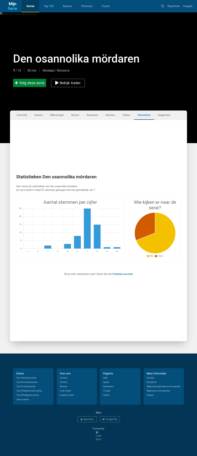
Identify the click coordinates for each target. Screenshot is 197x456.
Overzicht (22, 115)
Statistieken (144, 115)
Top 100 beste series (26, 378)
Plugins (150, 395)
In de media (65, 391)
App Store (89, 419)
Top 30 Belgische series (27, 395)
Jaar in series (22, 399)
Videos (126, 115)
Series (30, 6)
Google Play (111, 419)
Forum (106, 6)
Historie (63, 386)
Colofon (63, 382)
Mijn (12, 6)
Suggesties (164, 115)
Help (105, 378)
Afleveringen (57, 115)
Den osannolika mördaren (76, 58)
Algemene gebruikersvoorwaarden (164, 386)
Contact (63, 378)
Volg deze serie (31, 83)
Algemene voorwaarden (158, 391)
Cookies (150, 378)
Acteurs (38, 115)
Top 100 (49, 6)
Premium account (123, 274)
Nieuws (67, 6)
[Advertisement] (98, 141)
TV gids (106, 391)
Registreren (173, 6)
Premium (87, 6)
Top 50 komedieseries (27, 382)
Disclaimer (152, 382)
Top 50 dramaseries (26, 386)
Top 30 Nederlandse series (29, 391)
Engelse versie (67, 395)
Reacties (110, 115)
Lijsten (106, 382)
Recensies (92, 115)
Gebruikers (108, 386)
